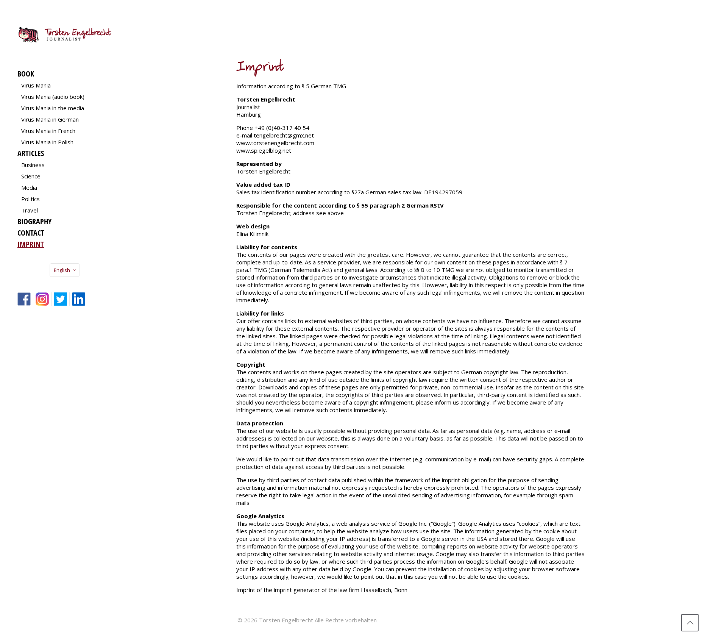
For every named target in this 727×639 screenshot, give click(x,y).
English (62, 270)
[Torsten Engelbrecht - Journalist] (64, 34)
